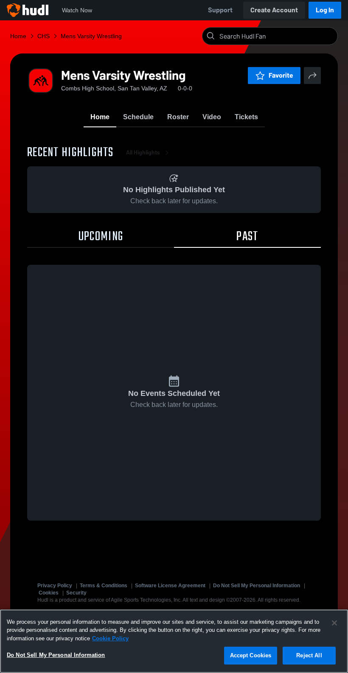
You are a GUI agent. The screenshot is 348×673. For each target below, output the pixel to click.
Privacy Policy (54, 586)
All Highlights (143, 152)
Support (220, 10)
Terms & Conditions (103, 586)
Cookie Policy (110, 638)
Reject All (309, 655)
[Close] (334, 623)
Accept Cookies (251, 655)
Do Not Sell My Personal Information (256, 586)
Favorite (281, 75)
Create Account (274, 10)
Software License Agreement (170, 586)
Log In (325, 10)
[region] (174, 641)
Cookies (49, 593)
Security (76, 593)
